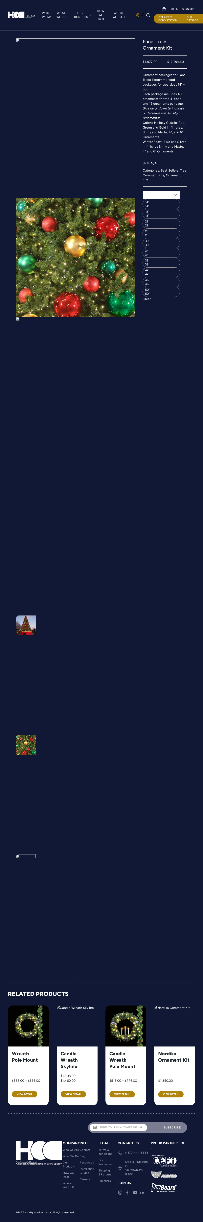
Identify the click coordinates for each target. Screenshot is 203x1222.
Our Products (69, 1164)
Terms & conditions (105, 1152)
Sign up (188, 9)
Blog (83, 1156)
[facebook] (127, 1192)
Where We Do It (68, 1185)
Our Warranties (106, 1162)
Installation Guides (87, 1171)
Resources (87, 1162)
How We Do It (68, 1175)
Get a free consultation (167, 19)
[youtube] (135, 1192)
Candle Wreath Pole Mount (122, 1060)
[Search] (148, 15)
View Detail (25, 1094)
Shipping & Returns (105, 1172)
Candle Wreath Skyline (69, 1060)
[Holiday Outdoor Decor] (22, 15)
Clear (147, 299)
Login (174, 9)
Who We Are (47, 15)
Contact (85, 1150)
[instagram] (120, 1192)
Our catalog (192, 19)
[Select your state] (139, 15)
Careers (85, 1179)
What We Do (71, 1156)
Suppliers (105, 1181)
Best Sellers (169, 170)
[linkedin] (142, 1192)
